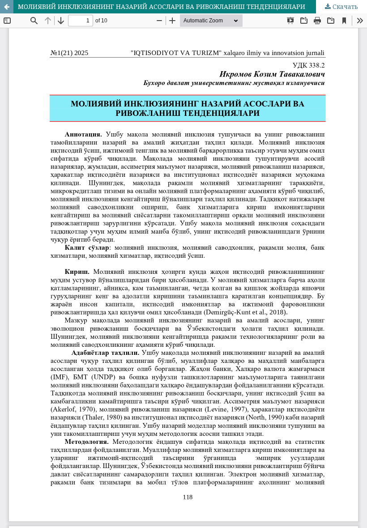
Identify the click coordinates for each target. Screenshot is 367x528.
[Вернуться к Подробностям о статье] (6, 6)
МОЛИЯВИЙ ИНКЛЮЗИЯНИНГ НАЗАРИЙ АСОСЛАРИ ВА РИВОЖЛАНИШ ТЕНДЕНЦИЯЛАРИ (161, 6)
